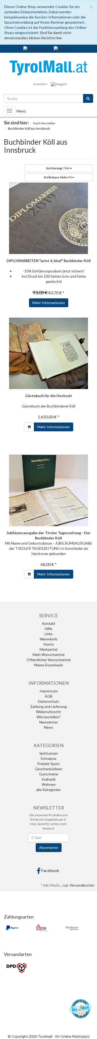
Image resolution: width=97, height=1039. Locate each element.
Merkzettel (48, 649)
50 (58, 177)
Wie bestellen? (48, 717)
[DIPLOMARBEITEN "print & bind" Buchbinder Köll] (48, 218)
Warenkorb (48, 639)
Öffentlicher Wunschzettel (49, 660)
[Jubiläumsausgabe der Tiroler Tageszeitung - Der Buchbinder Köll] (48, 490)
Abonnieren (48, 847)
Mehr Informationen (48, 302)
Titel (58, 168)
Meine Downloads (48, 665)
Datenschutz (48, 701)
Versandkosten (82, 885)
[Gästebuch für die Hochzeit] (48, 353)
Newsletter (48, 722)
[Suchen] (88, 98)
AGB (49, 696)
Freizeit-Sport (49, 763)
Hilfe (48, 628)
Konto (48, 644)
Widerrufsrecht (48, 711)
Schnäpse (48, 758)
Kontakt (48, 623)
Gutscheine (48, 774)
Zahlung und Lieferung (48, 706)
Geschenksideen (48, 769)
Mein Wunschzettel (48, 654)
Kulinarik (49, 779)
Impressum (49, 691)
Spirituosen (48, 753)
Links (48, 634)
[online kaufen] (48, 67)
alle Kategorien (48, 789)
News (48, 727)
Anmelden (40, 84)
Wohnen (49, 784)
